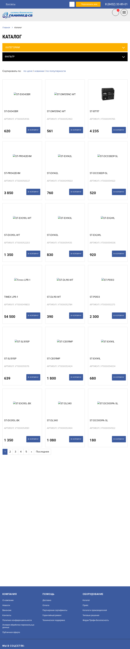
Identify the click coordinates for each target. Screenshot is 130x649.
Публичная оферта (11, 632)
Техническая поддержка (53, 620)
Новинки (39, 71)
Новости (6, 605)
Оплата (45, 605)
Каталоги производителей (95, 610)
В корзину (33, 130)
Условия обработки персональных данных (18, 626)
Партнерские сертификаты (54, 610)
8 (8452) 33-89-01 (116, 4)
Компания (9, 594)
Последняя (42, 451)
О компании (7, 600)
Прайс (85, 605)
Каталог (86, 600)
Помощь (48, 594)
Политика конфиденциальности (17, 620)
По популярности (56, 71)
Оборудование (93, 594)
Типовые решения (91, 615)
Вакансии (6, 610)
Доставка (46, 600)
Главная (6, 27)
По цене (28, 71)
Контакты (10, 4)
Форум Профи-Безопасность (96, 620)
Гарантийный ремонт (52, 615)
